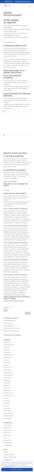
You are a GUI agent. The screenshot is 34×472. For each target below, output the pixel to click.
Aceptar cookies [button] (17, 469)
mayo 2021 (6, 403)
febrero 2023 (7, 367)
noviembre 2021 (8, 395)
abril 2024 (6, 350)
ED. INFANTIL (7, 440)
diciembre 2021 (8, 393)
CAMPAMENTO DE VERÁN (11, 328)
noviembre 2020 (8, 416)
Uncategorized (7, 445)
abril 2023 (6, 365)
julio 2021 (6, 398)
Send (5, 310)
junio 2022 (6, 380)
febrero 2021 (7, 411)
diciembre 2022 (8, 372)
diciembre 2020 (8, 413)
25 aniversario (7, 323)
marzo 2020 (7, 418)
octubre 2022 (7, 378)
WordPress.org (7, 459)
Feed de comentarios (9, 457)
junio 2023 (6, 360)
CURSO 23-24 (7, 432)
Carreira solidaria (8, 325)
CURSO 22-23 (7, 430)
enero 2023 (6, 370)
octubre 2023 (7, 357)
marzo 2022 (6, 388)
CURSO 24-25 (7, 435)
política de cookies (9, 466)
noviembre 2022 (8, 375)
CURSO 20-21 (7, 425)
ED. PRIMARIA (7, 443)
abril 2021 (6, 405)
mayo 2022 (6, 383)
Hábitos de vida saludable (11, 330)
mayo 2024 (6, 347)
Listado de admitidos (9, 320)
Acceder (5, 452)
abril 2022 (6, 385)
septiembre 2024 (8, 345)
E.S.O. (5, 438)
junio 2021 (6, 400)
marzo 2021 (6, 408)
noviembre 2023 (8, 355)
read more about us (9, 42)
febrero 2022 (7, 390)
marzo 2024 (6, 352)
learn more (6, 190)
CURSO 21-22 (7, 427)
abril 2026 (6, 342)
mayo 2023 (6, 362)
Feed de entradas (8, 454)
